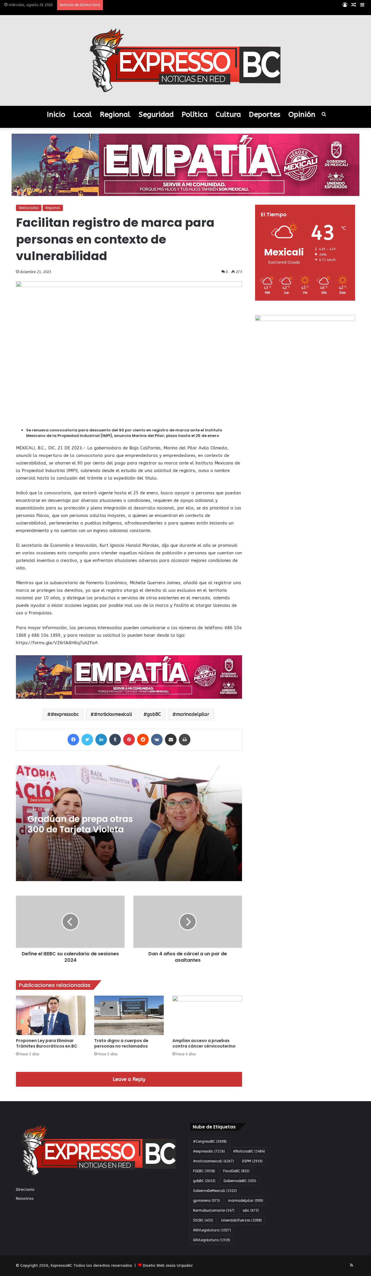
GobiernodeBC (239, 1181)
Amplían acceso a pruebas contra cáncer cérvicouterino (204, 1043)
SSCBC (203, 1220)
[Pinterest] (129, 739)
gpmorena (206, 1201)
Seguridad (156, 114)
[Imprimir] (184, 739)
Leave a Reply (129, 1079)
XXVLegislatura (211, 1240)
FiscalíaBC (236, 1171)
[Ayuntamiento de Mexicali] (185, 164)
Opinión (301, 114)
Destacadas (29, 208)
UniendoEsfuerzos (241, 1220)
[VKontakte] (157, 739)
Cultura (228, 114)
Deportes (264, 114)
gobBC (154, 714)
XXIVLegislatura (212, 1230)
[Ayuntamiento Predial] (129, 676)
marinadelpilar (192, 714)
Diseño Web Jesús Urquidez (168, 1265)
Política (195, 114)
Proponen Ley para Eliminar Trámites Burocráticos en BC (46, 1043)
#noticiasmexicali (113, 714)
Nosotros (25, 1198)
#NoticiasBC (249, 1151)
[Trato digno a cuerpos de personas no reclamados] (129, 1015)
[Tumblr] (115, 739)
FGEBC (204, 1171)
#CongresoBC (210, 1141)
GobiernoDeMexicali (215, 1191)
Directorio (25, 1189)
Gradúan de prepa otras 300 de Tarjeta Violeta (80, 824)
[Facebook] (73, 739)
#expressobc (65, 714)
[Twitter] (87, 739)
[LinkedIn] (101, 739)
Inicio (56, 114)
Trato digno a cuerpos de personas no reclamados (121, 1043)
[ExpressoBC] (185, 60)
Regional (115, 114)
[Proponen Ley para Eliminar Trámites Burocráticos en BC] (51, 1015)
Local (82, 114)
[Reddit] (143, 739)
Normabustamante (213, 1210)
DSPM (252, 1161)
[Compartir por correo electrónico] (171, 739)
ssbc (251, 1210)
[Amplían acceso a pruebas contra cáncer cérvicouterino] (207, 1015)
